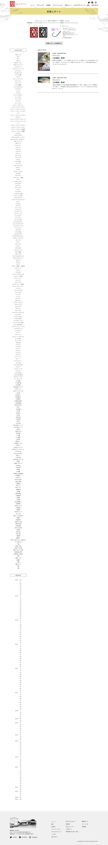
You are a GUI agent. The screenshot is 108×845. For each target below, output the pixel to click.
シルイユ (18, 228)
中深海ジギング (18, 387)
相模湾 (19, 495)
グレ (18, 179)
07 (20, 582)
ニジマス (18, 292)
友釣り (19, 413)
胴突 (18, 510)
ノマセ (19, 294)
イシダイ (18, 97)
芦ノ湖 (19, 514)
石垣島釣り (18, 502)
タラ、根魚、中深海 (19, 266)
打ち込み (18, 451)
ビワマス (18, 310)
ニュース (32, 5)
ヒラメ (19, 308)
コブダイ (18, 191)
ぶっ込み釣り (19, 324)
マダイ (19, 351)
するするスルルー (18, 236)
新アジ (19, 455)
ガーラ (19, 147)
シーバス (18, 208)
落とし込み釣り (18, 516)
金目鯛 (19, 526)
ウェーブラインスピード (18, 119)
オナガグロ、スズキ (19, 137)
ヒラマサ (18, 306)
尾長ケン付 (18, 443)
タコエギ (18, 248)
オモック (18, 143)
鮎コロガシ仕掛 (18, 550)
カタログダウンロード (79, 5)
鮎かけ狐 (18, 546)
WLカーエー (18, 63)
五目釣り (18, 397)
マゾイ (19, 349)
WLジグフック (18, 65)
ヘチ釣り (18, 338)
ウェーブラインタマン (18, 125)
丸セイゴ (18, 389)
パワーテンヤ (19, 302)
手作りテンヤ (19, 447)
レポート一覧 (85, 824)
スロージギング (18, 238)
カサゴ (19, 149)
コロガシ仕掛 (19, 193)
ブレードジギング (18, 336)
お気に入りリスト (70, 826)
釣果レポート (68, 5)
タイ (18, 242)
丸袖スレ (18, 395)
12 (20, 596)
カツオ (19, 151)
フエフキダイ (19, 316)
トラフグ (18, 282)
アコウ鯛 (18, 75)
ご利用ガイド (69, 829)
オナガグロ (18, 135)
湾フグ (19, 485)
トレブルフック (18, 286)
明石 (18, 461)
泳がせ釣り (18, 479)
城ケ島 (19, 417)
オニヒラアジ (19, 141)
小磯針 (19, 437)
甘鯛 (18, 491)
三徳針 (19, 381)
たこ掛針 (18, 252)
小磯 (18, 435)
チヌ (18, 270)
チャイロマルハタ (18, 274)
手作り (19, 445)
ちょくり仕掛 (19, 276)
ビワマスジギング (18, 312)
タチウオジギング (18, 256)
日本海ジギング (18, 459)
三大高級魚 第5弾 (59, 82)
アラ (18, 91)
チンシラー (18, 278)
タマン (19, 262)
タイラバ (18, 244)
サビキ (19, 204)
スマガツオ (18, 234)
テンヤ (19, 280)
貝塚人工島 (18, 522)
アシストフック (18, 79)
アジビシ (18, 81)
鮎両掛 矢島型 (18, 554)
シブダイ (18, 216)
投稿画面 (84, 826)
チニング (18, 268)
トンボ (19, 288)
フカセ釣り (18, 318)
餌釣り (19, 538)
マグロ (19, 346)
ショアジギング (18, 224)
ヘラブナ (18, 340)
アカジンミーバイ (18, 69)
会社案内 (48, 5)
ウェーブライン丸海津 (18, 129)
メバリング (18, 369)
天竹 (18, 421)
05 (20, 586)
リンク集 (53, 834)
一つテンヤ (18, 379)
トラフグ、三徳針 (18, 284)
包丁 (18, 407)
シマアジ (18, 218)
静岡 (18, 536)
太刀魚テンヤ (19, 427)
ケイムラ (18, 187)
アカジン (18, 67)
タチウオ (18, 254)
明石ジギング (19, 463)
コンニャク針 (19, 196)
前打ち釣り (18, 405)
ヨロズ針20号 (19, 375)
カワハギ (18, 155)
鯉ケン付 (18, 558)
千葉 (18, 411)
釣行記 (19, 532)
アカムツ (18, 71)
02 (20, 592)
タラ (18, 264)
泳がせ (19, 477)
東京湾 (19, 467)
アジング (18, 83)
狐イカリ (18, 487)
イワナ (19, 101)
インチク (18, 103)
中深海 (19, 385)
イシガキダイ (19, 95)
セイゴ (19, 240)
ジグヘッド (18, 214)
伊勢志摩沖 (18, 401)
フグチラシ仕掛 (18, 322)
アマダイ (18, 89)
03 (20, 590)
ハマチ (19, 298)
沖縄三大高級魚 (18, 473)
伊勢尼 (19, 399)
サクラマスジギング (19, 200)
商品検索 (68, 824)
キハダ (19, 163)
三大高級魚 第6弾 (59, 58)
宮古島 (19, 433)
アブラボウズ (19, 87)
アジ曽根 (18, 85)
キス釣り (18, 161)
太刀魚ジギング (18, 425)
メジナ (19, 367)
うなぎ (19, 133)
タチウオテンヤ (18, 258)
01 (20, 594)
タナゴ (19, 260)
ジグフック (18, 212)
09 (20, 602)
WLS (18, 61)
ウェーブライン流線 (19, 131)
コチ (18, 189)
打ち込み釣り (19, 453)
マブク (19, 355)
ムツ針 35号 (18, 365)
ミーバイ (18, 357)
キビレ (19, 167)
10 (20, 600)
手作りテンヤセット (19, 449)
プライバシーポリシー (56, 829)
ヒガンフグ (18, 304)
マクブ (19, 344)
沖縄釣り (18, 475)
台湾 (18, 415)
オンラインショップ (58, 5)
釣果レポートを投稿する (54, 43)
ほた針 (19, 342)
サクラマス (18, 198)
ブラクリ (18, 330)
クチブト (18, 175)
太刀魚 (19, 423)
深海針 (19, 483)
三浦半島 (18, 383)
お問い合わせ (94, 5)
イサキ (19, 93)
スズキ (19, 230)
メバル (19, 371)
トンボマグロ (19, 290)
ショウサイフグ (18, 226)
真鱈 (18, 499)
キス (18, 159)
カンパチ (18, 157)
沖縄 (18, 471)
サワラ (19, 206)
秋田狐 (19, 508)
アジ (18, 77)
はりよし (18, 300)
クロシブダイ (19, 181)
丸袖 (18, 393)
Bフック (18, 55)
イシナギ (18, 99)
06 (20, 584)
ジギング (18, 210)
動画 (88, 5)
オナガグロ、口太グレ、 (18, 139)
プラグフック (19, 328)
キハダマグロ (19, 165)
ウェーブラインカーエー (18, 109)
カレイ (19, 153)
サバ (18, 202)
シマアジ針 (18, 220)
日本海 (19, 457)
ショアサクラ (19, 222)
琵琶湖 (19, 489)
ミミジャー (18, 361)
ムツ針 (19, 363)
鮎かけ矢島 (18, 548)
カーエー (18, 145)
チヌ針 (19, 272)
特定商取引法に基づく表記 (72, 831)
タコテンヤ (18, 250)
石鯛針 (19, 504)
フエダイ (18, 314)
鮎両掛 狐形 (18, 552)
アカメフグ (18, 73)
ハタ (18, 296)
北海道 (19, 409)
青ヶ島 (19, 534)
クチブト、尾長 (18, 177)
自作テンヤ (18, 512)
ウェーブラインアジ (19, 107)
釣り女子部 (18, 528)
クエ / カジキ (19, 171)
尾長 (18, 439)
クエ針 (19, 173)
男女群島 (18, 493)
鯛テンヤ (18, 564)
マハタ (19, 353)
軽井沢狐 (18, 524)
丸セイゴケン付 (18, 391)
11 (20, 598)
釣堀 (18, 530)
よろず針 (18, 373)
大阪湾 (19, 419)
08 (20, 580)
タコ (18, 246)
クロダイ (18, 183)
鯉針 (18, 560)
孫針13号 (18, 431)
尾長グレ (18, 441)
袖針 (18, 518)
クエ (18, 169)
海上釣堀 (18, 481)
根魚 (18, 469)
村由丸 (19, 465)
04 (20, 588)
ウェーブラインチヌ (19, 127)
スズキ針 (18, 232)
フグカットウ (19, 320)
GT (19, 57)
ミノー (19, 359)
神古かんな (18, 506)
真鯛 (18, 497)
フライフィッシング (19, 326)
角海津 (19, 520)
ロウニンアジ (19, 377)
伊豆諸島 (18, 403)
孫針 (18, 429)
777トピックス (40, 5)
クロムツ (18, 185)
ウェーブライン (18, 105)
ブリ (18, 332)
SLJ (18, 59)
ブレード (18, 334)
